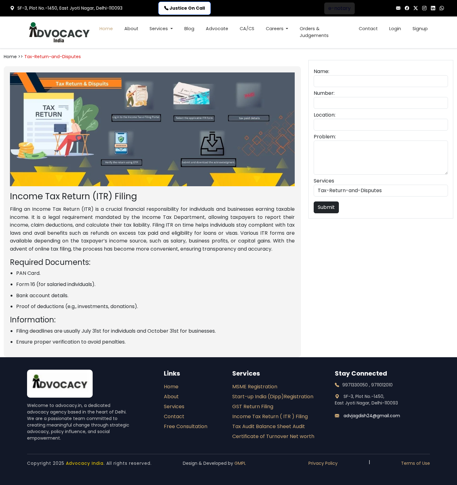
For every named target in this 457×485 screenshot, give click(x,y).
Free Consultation (185, 426)
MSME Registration (254, 386)
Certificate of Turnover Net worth (273, 436)
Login (395, 28)
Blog (189, 28)
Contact (368, 28)
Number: (324, 93)
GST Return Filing (252, 406)
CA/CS (247, 28)
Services (324, 180)
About (131, 28)
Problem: (325, 136)
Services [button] (159, 28)
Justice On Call (186, 8)
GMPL (240, 463)
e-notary (339, 8)
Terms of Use (415, 463)
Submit (326, 207)
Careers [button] (275, 28)
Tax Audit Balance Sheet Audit (268, 426)
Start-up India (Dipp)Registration (272, 396)
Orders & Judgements (314, 32)
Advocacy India (85, 463)
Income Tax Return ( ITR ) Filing (270, 416)
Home (106, 28)
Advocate (217, 28)
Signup (420, 28)
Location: (324, 114)
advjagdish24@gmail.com (371, 416)
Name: (321, 71)
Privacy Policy (323, 463)
